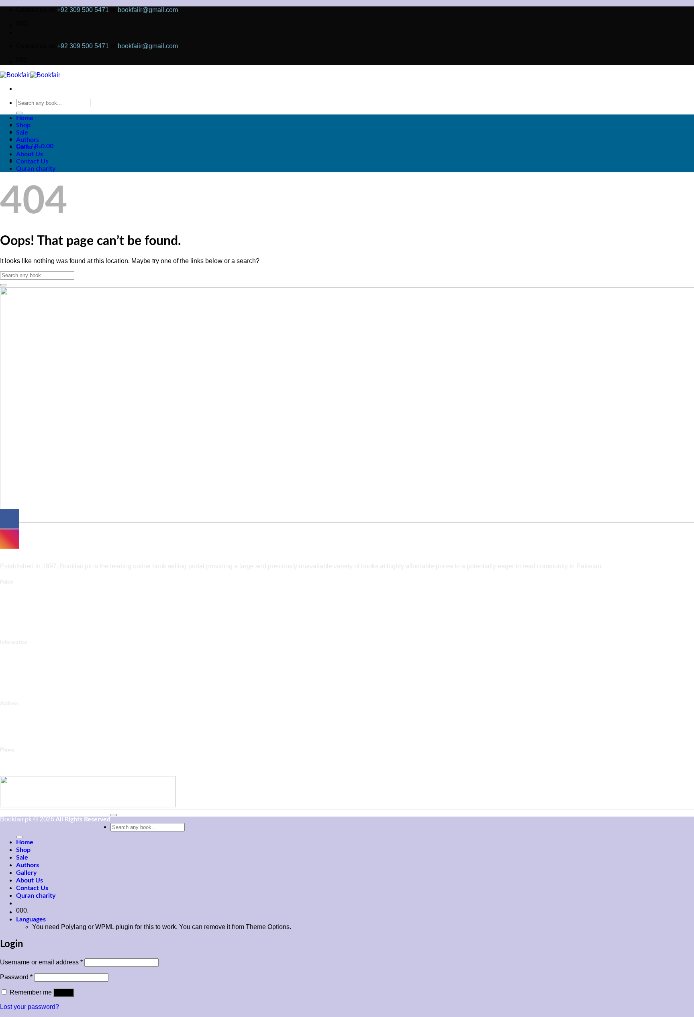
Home (24, 118)
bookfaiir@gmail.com (148, 9)
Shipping (27, 605)
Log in (64, 993)
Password (16, 977)
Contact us (29, 659)
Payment (27, 598)
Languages (31, 919)
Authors (27, 140)
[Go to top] (113, 815)
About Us (29, 154)
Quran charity (35, 168)
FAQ (21, 673)
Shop (23, 125)
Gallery (26, 147)
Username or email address (41, 962)
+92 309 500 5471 (83, 9)
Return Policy (33, 612)
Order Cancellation (40, 620)
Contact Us (32, 161)
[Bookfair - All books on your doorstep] (30, 74)
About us (27, 666)
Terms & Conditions (44, 626)
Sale (22, 132)
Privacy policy (36, 680)
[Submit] (19, 113)
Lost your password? (29, 1006)
